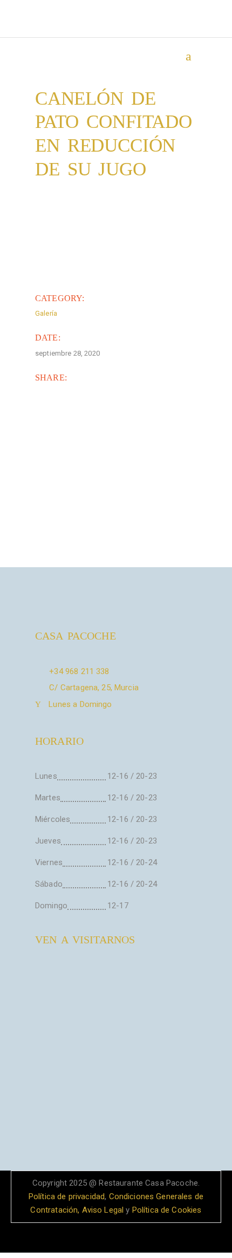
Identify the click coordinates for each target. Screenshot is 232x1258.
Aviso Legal (103, 1210)
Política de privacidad (67, 1196)
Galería (46, 313)
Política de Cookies (167, 1210)
